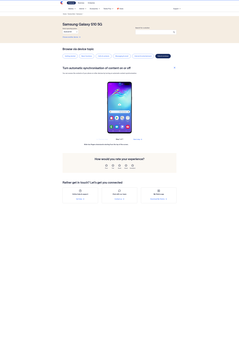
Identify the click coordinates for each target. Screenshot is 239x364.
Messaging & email (121, 56)
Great (126, 168)
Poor (106, 168)
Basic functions (87, 56)
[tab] (70, 56)
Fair (113, 168)
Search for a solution (142, 28)
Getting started (70, 56)
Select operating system (70, 28)
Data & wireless (163, 56)
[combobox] (154, 32)
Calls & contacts (103, 56)
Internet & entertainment (143, 56)
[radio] (106, 165)
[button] (70, 32)
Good (119, 168)
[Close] (174, 68)
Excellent (132, 168)
